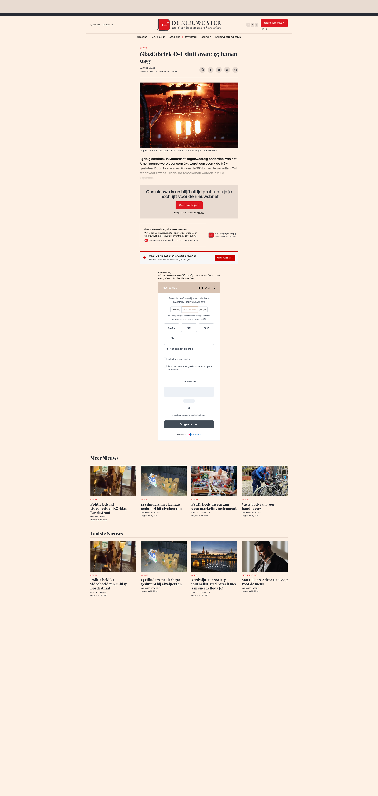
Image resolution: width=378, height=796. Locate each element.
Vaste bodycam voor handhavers (258, 506)
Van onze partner (251, 588)
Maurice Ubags (147, 68)
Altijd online (158, 37)
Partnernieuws (249, 575)
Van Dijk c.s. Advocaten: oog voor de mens (265, 581)
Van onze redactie (150, 513)
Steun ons (175, 37)
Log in (264, 29)
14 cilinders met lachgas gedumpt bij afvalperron (161, 506)
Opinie (194, 575)
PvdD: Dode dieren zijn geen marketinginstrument (214, 506)
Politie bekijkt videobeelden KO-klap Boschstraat (108, 508)
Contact (206, 37)
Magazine (142, 37)
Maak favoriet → (225, 258)
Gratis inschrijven (274, 23)
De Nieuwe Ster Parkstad (228, 37)
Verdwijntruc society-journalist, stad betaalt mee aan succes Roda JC (214, 583)
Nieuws (143, 48)
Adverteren (191, 37)
